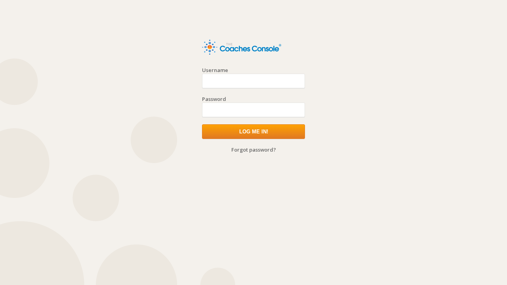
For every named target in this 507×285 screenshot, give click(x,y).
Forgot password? (253, 149)
